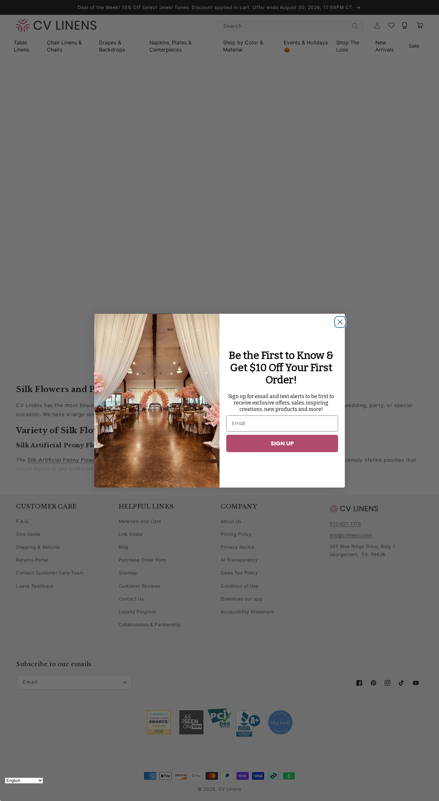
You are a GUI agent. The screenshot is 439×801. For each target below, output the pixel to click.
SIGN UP (282, 443)
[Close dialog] (338, 320)
